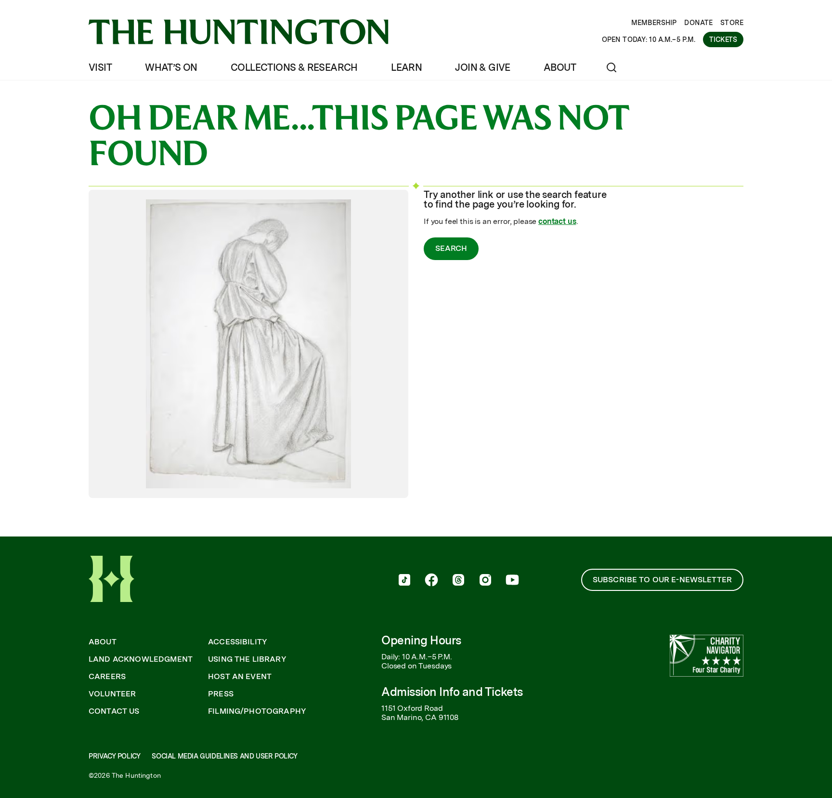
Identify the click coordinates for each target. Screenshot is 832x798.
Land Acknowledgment (141, 659)
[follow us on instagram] (485, 580)
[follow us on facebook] (431, 580)
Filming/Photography (257, 711)
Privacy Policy (114, 756)
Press (221, 694)
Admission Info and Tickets (452, 692)
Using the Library (247, 659)
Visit (100, 67)
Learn (406, 67)
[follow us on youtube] (512, 580)
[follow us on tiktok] (404, 580)
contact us (557, 221)
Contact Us (114, 711)
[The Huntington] (239, 31)
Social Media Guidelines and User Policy (224, 756)
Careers (107, 676)
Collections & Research (294, 67)
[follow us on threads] (458, 580)
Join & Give (482, 67)
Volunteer (112, 694)
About (560, 67)
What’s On (171, 67)
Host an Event (240, 676)
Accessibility (237, 642)
